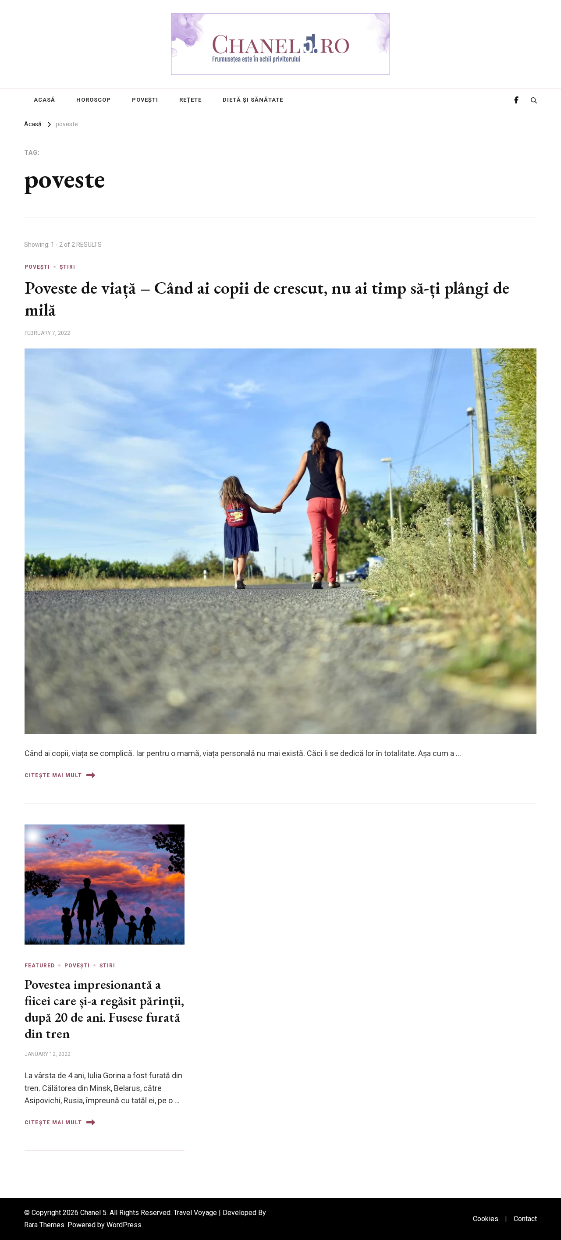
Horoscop (93, 99)
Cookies (485, 1219)
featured (40, 966)
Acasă (44, 99)
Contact (525, 1219)
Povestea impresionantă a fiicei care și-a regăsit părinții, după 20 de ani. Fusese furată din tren (104, 1009)
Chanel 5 (93, 1212)
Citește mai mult (53, 775)
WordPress (124, 1225)
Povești (145, 99)
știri (67, 267)
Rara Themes (44, 1225)
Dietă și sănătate (253, 99)
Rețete (190, 99)
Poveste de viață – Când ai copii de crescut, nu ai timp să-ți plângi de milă (267, 298)
